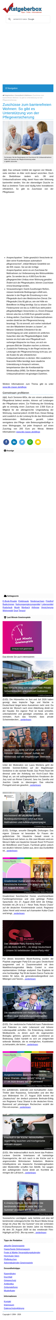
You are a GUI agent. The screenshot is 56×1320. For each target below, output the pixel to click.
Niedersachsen (37, 601)
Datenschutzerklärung (14, 1308)
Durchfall (8, 1277)
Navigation (11, 88)
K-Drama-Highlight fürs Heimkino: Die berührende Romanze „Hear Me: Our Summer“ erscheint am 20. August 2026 (24, 1206)
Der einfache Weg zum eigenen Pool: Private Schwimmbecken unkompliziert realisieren (27, 689)
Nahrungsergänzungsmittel (28, 604)
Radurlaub (7, 607)
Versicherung (47, 607)
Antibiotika (9, 1284)
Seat (16, 610)
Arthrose (35, 607)
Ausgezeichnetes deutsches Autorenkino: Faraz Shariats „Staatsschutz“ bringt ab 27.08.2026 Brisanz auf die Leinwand (25, 1078)
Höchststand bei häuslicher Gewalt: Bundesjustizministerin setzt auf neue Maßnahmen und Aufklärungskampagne (25, 819)
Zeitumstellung (11, 1287)
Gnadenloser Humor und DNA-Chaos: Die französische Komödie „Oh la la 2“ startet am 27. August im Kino (27, 884)
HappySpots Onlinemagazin (17, 1249)
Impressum (9, 1305)
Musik (17, 607)
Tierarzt (21, 610)
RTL (51, 761)
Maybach (25, 607)
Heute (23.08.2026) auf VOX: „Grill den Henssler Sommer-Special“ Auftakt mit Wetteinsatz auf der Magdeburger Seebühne (27, 753)
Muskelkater (9, 1291)
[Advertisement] (28, 55)
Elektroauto (23, 601)
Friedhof (49, 601)
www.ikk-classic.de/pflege (14, 387)
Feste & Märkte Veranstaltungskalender (22, 1252)
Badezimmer (8, 604)
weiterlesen (25, 719)
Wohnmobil (8, 610)
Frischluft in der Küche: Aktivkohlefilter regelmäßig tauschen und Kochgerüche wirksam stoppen (24, 1141)
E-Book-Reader (10, 601)
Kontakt (7, 1301)
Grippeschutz (10, 1280)
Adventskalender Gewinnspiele (18, 1263)
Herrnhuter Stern (11, 1256)
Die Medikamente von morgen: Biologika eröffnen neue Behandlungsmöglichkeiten (25, 1014)
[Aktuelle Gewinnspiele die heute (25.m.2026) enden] (22, 653)
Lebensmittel (47, 604)
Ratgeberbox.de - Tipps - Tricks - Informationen (22, 8)
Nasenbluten (10, 1274)
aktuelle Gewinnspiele (14, 1246)
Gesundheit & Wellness (23, 95)
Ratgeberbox (9, 95)
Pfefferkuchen (10, 1259)
